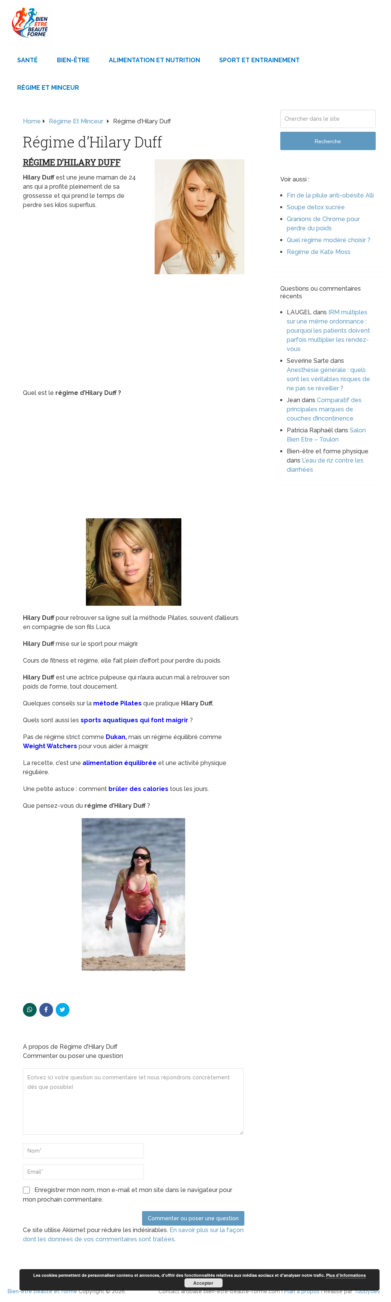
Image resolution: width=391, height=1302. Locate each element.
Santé (27, 60)
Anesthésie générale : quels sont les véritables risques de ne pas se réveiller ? (328, 379)
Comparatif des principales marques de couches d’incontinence (324, 409)
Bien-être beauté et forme (42, 1291)
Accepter (203, 1282)
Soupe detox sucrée (316, 207)
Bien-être (73, 60)
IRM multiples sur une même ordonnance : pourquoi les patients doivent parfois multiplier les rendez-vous (328, 331)
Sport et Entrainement (259, 60)
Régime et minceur (48, 87)
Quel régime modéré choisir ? (328, 240)
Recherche (328, 141)
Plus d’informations (346, 1275)
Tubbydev (367, 1291)
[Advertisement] (133, 331)
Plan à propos (302, 1291)
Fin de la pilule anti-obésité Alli (330, 195)
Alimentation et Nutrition (154, 60)
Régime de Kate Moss (319, 252)
